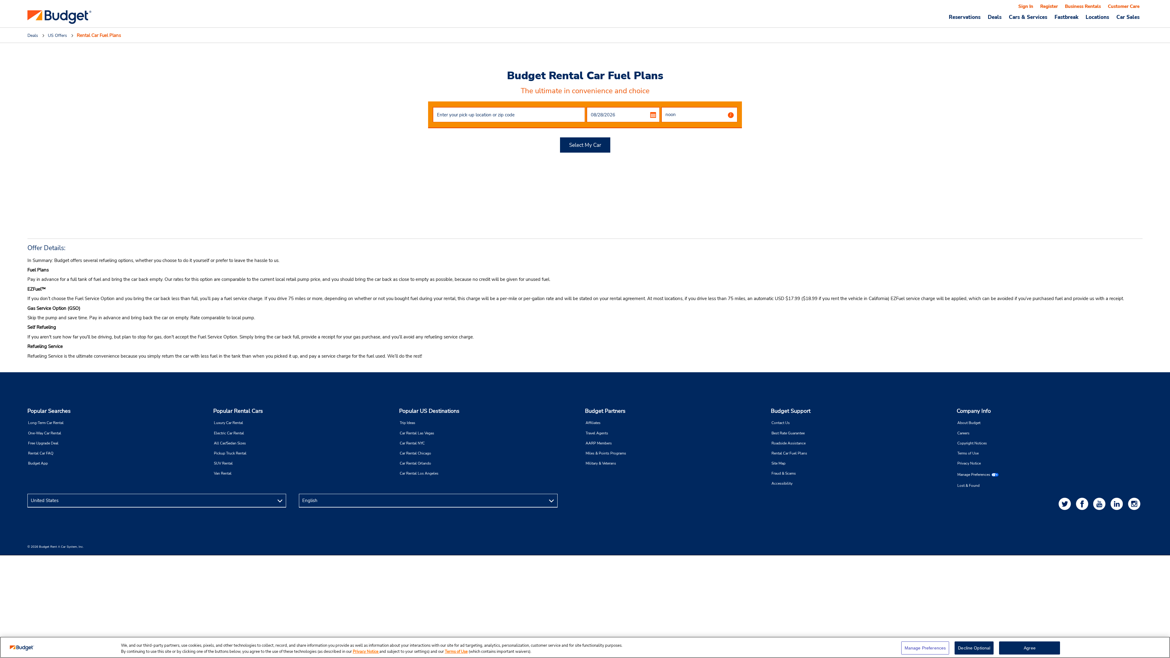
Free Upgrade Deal (43, 443)
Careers (963, 433)
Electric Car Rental (229, 433)
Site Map (778, 463)
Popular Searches (49, 411)
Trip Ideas (407, 422)
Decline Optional (974, 648)
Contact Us (780, 422)
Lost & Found (968, 485)
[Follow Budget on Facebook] (1083, 504)
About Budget (968, 422)
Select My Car (585, 145)
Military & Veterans (601, 463)
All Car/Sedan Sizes (230, 443)
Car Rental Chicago (415, 453)
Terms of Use (968, 453)
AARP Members (599, 443)
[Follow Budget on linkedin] (1118, 504)
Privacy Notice (969, 463)
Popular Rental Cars (238, 411)
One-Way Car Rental (44, 433)
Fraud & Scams (783, 473)
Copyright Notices (972, 443)
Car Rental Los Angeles (419, 473)
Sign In (1025, 6)
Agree (1030, 648)
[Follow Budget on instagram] (1135, 504)
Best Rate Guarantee (788, 433)
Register (1049, 6)
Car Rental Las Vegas (417, 433)
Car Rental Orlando (415, 463)
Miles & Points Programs (606, 453)
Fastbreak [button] (1066, 17)
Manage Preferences (973, 474)
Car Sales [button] (1128, 17)
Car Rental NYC (412, 443)
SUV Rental (223, 463)
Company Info (974, 411)
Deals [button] (995, 17)
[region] (585, 647)
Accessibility (781, 483)
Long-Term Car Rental (46, 422)
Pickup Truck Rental (230, 453)
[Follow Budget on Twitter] (1065, 504)
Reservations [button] (964, 17)
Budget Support (790, 411)
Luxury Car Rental (228, 422)
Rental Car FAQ (40, 453)
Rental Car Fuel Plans (789, 453)
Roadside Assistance (788, 443)
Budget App (38, 463)
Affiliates (593, 422)
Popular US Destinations (429, 411)
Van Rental (223, 473)
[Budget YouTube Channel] (1100, 504)
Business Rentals (1083, 6)
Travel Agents (597, 433)
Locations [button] (1097, 17)
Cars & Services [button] (1028, 17)
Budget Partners (605, 411)
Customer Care (1124, 6)
